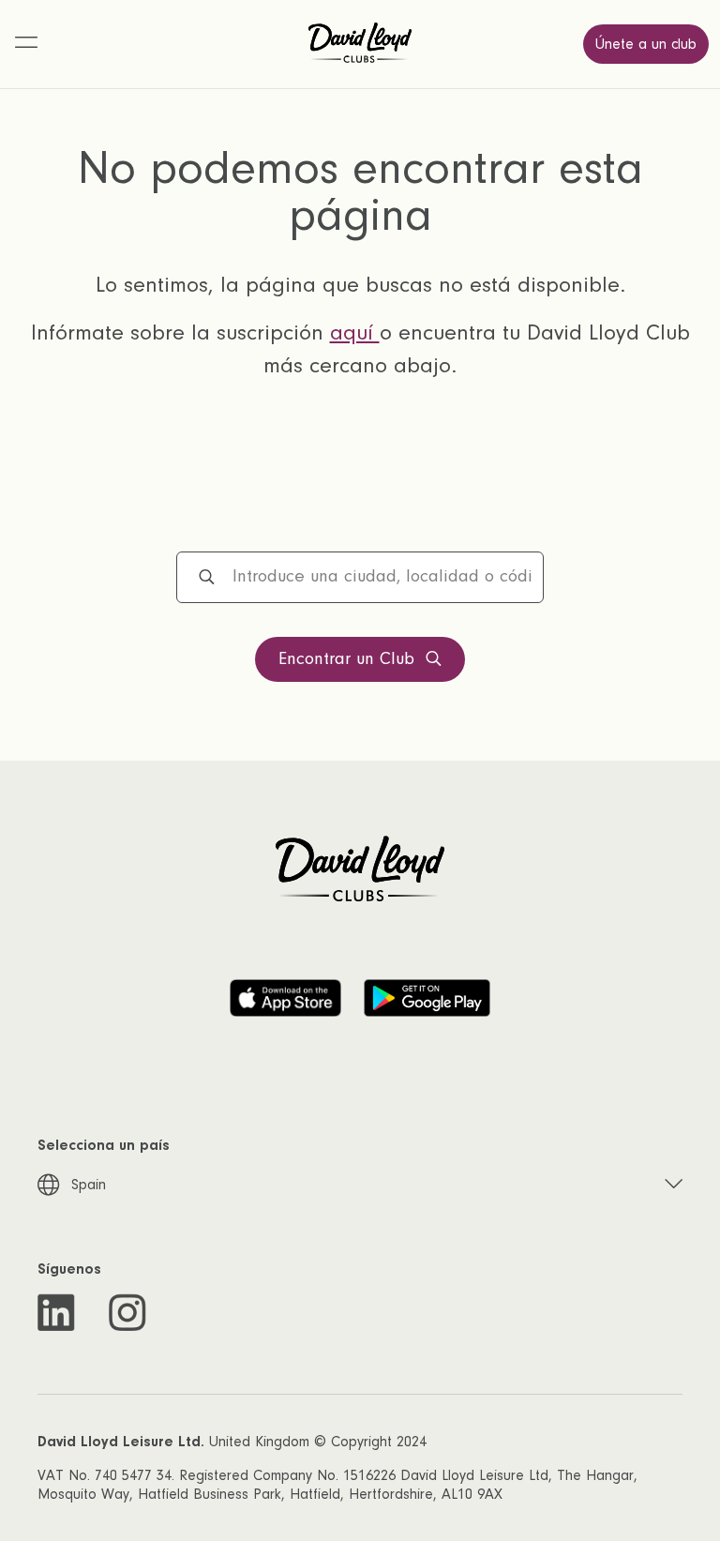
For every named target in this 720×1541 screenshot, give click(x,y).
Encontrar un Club (346, 659)
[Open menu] (26, 44)
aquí (355, 332)
